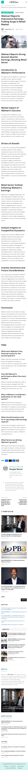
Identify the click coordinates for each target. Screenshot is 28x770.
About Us (6, 766)
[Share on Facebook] (6, 461)
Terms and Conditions (11, 768)
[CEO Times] (14, 2)
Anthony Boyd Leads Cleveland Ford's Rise (12, 755)
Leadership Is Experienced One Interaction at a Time (12, 621)
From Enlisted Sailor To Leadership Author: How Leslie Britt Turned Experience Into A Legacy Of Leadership (13, 617)
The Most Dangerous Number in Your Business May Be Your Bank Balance (13, 608)
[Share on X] (10, 461)
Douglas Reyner (8, 29)
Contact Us (13, 766)
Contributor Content (19, 12)
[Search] (26, 2)
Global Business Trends (10, 5)
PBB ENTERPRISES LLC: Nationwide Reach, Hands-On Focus (14, 612)
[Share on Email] (17, 461)
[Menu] (2, 2)
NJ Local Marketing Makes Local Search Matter (13, 751)
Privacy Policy (20, 766)
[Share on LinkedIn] (13, 461)
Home (2, 5)
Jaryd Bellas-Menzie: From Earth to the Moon (12, 624)
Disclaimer (20, 768)
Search (24, 599)
